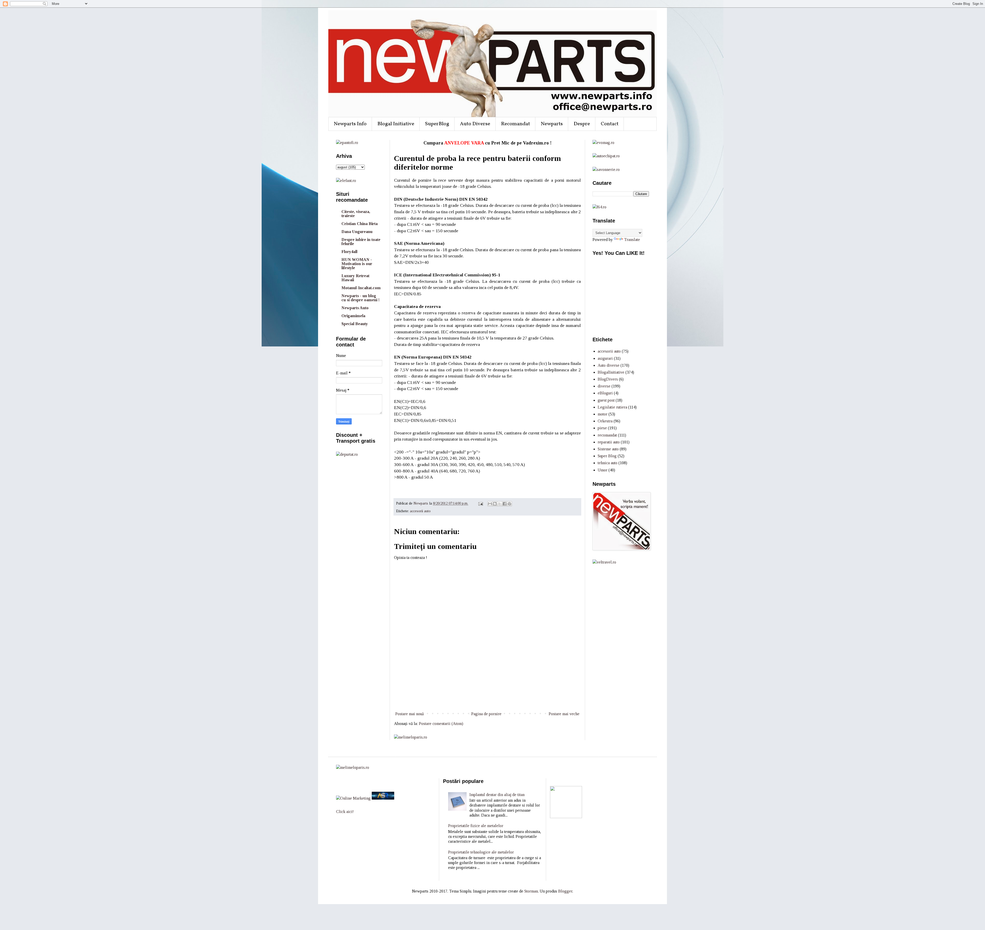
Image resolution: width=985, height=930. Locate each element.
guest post (606, 400)
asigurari (605, 358)
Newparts (552, 124)
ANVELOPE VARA (464, 143)
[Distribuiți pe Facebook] (504, 503)
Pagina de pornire (486, 714)
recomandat (607, 435)
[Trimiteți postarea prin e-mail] (480, 503)
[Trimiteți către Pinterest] (509, 503)
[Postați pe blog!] (494, 503)
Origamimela (353, 316)
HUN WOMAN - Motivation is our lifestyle (356, 263)
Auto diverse (608, 365)
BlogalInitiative (611, 372)
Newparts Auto (355, 308)
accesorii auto (420, 511)
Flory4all (349, 251)
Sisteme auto (608, 449)
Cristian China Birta (359, 223)
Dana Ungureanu (356, 231)
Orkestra (605, 421)
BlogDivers (608, 379)
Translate (632, 239)
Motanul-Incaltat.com (361, 288)
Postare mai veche (564, 714)
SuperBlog (437, 124)
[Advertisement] (487, 691)
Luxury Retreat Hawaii (355, 278)
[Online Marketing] (353, 798)
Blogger (565, 891)
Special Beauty (354, 324)
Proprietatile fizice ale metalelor (475, 826)
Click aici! (345, 811)
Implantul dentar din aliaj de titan (497, 794)
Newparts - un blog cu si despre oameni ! (360, 298)
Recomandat (515, 124)
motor (602, 414)
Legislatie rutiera (612, 407)
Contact (609, 124)
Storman (531, 891)
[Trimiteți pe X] (499, 503)
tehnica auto (607, 463)
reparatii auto (609, 442)
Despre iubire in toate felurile (360, 241)
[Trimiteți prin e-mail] (490, 503)
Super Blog (607, 456)
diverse (604, 386)
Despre (582, 124)
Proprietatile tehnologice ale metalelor (481, 852)
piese (602, 428)
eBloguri (605, 393)
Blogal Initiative (395, 124)
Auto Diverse (475, 124)
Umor (602, 470)
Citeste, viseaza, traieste (355, 213)
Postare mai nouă (409, 714)
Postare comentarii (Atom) (441, 723)
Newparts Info (350, 124)
